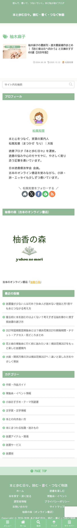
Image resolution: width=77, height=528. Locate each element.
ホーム (20, 491)
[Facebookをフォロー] (38, 194)
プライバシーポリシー (57, 501)
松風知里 (38, 130)
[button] (71, 84)
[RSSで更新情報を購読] (52, 194)
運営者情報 (20, 501)
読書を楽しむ (57, 491)
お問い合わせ (20, 507)
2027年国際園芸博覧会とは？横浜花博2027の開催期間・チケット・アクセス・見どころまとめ (40, 332)
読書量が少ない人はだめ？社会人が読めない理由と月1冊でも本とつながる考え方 (39, 306)
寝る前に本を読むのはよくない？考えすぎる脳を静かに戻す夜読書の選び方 (40, 319)
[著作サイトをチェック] (25, 194)
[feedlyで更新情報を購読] (45, 194)
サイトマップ (57, 507)
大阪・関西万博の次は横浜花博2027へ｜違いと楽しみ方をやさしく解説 (40, 359)
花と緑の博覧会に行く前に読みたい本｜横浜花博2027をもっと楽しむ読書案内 (40, 346)
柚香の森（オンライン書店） (38, 512)
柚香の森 (35, 282)
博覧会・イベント (57, 496)
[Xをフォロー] (31, 194)
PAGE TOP (40, 471)
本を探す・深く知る (20, 496)
